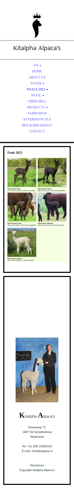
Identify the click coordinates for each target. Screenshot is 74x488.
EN (36, 65)
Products (36, 107)
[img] (37, 24)
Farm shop (37, 113)
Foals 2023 (36, 89)
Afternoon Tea (37, 119)
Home (37, 71)
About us (37, 77)
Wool (36, 95)
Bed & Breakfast (37, 125)
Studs (36, 83)
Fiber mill (37, 101)
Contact (37, 131)
